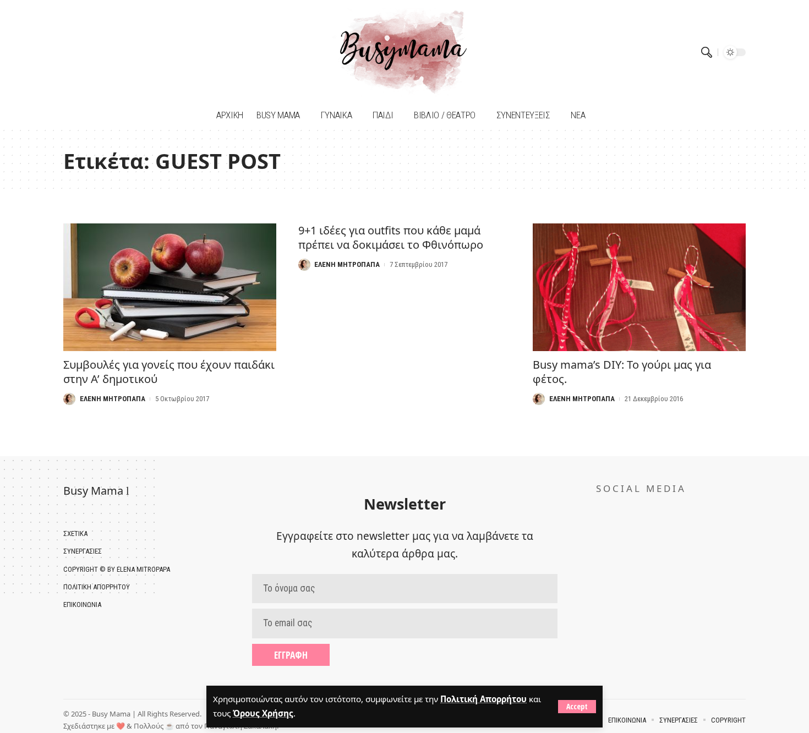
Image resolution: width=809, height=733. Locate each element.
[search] (706, 52)
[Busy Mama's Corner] (405, 52)
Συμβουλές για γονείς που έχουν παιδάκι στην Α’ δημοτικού (169, 371)
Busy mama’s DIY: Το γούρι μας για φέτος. (622, 371)
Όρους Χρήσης (263, 713)
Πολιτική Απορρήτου (483, 698)
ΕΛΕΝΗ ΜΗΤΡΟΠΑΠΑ (112, 399)
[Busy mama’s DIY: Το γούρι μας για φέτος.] (639, 287)
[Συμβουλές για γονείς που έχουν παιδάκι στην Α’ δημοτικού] (169, 287)
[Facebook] (73, 52)
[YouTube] (87, 52)
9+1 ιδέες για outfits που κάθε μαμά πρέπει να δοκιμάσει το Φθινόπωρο (390, 237)
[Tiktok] (100, 52)
